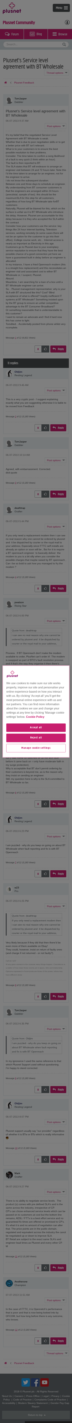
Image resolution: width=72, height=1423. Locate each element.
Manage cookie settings (36, 748)
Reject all (36, 738)
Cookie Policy (35, 716)
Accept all (36, 727)
